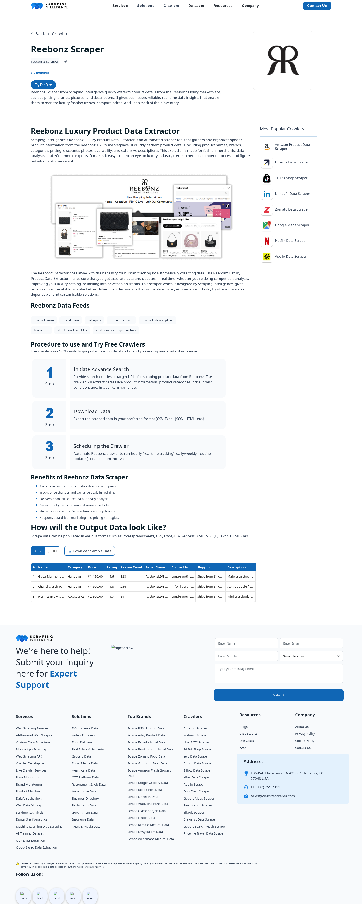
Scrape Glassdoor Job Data (147, 811)
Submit (279, 695)
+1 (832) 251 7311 (265, 787)
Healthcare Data (83, 770)
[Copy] (65, 61)
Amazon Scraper (195, 728)
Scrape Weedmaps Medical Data (151, 839)
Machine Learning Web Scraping (39, 826)
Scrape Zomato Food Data (146, 756)
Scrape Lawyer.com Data (145, 832)
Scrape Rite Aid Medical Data (148, 825)
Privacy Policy (305, 733)
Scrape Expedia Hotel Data (146, 742)
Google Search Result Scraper (205, 826)
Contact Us (317, 6)
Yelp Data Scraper (196, 756)
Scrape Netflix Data (141, 817)
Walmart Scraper (196, 735)
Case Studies (248, 733)
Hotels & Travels (83, 735)
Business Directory (85, 798)
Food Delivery (82, 742)
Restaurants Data (84, 805)
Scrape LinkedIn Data (143, 797)
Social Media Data (85, 763)
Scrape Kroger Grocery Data (148, 783)
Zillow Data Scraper (198, 770)
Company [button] (250, 6)
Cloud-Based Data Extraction (36, 847)
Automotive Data (84, 791)
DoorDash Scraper (197, 791)
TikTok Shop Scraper (198, 749)
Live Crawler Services (31, 770)
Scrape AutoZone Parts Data (148, 803)
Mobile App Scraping (31, 749)
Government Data (85, 812)
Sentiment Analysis (29, 812)
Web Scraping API (29, 756)
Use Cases (246, 740)
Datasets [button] (196, 6)
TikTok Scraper (194, 812)
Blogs (243, 726)
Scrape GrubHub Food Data (147, 763)
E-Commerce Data (85, 728)
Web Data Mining (28, 805)
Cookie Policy (304, 740)
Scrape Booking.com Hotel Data (150, 749)
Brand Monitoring (29, 784)
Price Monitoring (28, 777)
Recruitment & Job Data (89, 784)
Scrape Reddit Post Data (145, 789)
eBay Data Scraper (197, 777)
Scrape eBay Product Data (146, 735)
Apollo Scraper (194, 784)
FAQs (243, 747)
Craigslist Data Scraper (200, 819)
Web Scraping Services (32, 728)
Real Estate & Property (88, 749)
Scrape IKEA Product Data (146, 728)
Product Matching (29, 791)
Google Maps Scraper (199, 798)
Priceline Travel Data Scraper (204, 833)
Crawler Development (31, 763)
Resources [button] (223, 6)
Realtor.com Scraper (198, 805)
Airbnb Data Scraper (198, 763)
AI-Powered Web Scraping (35, 735)
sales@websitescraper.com (273, 796)
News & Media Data (86, 826)
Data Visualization (29, 798)
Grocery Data (81, 756)
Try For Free (43, 84)
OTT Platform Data (85, 777)
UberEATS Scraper (196, 742)
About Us (302, 726)
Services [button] (120, 6)
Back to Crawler (52, 33)
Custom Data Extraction (33, 742)
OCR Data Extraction (30, 840)
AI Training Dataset (29, 833)
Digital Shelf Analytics (31, 819)
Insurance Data (83, 819)
